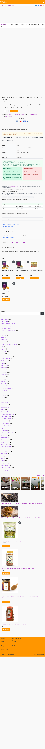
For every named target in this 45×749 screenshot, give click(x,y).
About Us (2, 641)
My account (3, 644)
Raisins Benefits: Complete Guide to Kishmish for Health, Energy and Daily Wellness (21, 517)
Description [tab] (5, 129)
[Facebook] (36, 5)
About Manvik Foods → (8, 237)
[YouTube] (41, 5)
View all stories (40, 475)
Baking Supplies (14, 645)
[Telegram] (35, 5)
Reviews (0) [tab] (24, 129)
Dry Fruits (13, 640)
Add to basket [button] (34, 278)
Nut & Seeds (21, 114)
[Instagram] (40, 5)
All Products (8, 24)
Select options (6, 278)
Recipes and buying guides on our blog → (10, 227)
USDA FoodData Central (13, 186)
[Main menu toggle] (22, 2)
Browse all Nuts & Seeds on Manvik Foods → (11, 224)
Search (3, 311)
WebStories (24, 640)
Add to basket (6, 545)
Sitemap (2, 650)
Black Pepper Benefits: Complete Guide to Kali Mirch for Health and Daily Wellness (21, 503)
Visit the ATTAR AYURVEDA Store (19, 242)
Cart (1, 645)
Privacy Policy (3, 646)
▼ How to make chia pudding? (8, 216)
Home (2, 24)
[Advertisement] (22, 14)
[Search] (42, 313)
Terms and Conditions (4, 649)
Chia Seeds (15, 114)
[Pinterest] (43, 5)
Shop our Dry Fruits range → (8, 226)
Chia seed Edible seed (32, 114)
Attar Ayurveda (8, 116)
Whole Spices (14, 642)
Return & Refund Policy (4, 648)
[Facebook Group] (38, 5)
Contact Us (2, 642)
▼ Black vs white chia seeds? (7, 219)
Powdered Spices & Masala (16, 644)
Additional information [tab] (14, 129)
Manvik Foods (2, 1)
